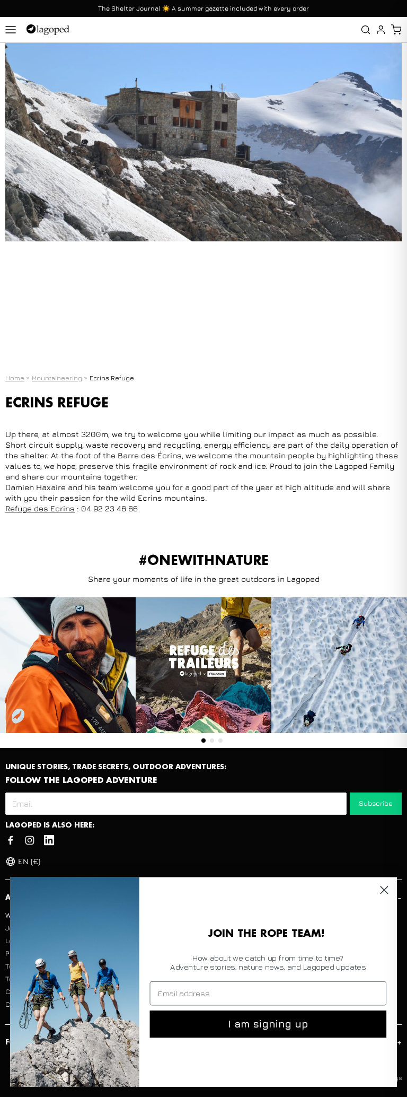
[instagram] (29, 840)
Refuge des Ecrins (40, 508)
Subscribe (376, 803)
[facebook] (10, 840)
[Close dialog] (384, 890)
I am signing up (268, 1024)
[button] (396, 29)
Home (14, 378)
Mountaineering (57, 378)
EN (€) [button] (29, 861)
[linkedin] (49, 840)
